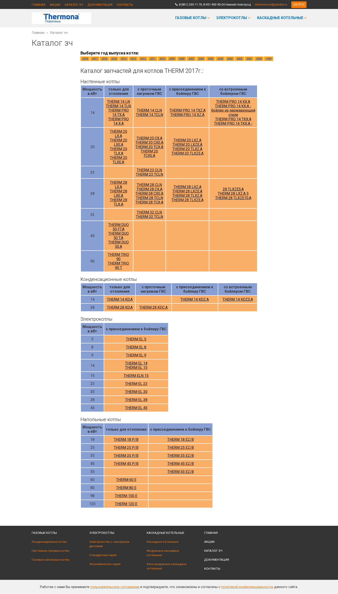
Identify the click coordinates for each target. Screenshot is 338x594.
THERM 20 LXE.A (118, 142)
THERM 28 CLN (149, 185)
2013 (133, 58)
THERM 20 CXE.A (149, 142)
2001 (249, 58)
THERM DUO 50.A (118, 244)
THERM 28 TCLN (149, 198)
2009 (172, 58)
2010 (162, 58)
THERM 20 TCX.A (149, 147)
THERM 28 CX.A (149, 189)
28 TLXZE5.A (233, 189)
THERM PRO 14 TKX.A (233, 119)
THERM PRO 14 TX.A (118, 112)
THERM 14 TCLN (149, 115)
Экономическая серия (104, 564)
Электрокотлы (231, 18)
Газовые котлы (190, 18)
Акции (55, 4)
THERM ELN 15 (136, 375)
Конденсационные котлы (49, 541)
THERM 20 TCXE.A (149, 153)
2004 (220, 58)
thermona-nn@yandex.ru (271, 4)
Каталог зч (74, 4)
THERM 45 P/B (126, 463)
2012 (143, 58)
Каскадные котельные (280, 18)
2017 (94, 58)
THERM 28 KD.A (120, 307)
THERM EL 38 (136, 400)
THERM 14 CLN (149, 110)
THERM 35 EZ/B (180, 455)
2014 (123, 58)
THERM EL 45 (136, 408)
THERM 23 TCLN (149, 174)
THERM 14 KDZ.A (194, 299)
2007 (191, 58)
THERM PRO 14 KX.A (233, 101)
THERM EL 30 (136, 392)
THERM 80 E (126, 488)
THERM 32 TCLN (149, 217)
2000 (259, 58)
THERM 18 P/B (126, 439)
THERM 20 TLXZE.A (187, 153)
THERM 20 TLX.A (118, 151)
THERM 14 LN (118, 101)
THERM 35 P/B (126, 455)
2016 (104, 58)
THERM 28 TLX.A (118, 202)
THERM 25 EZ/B (180, 447)
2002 (239, 58)
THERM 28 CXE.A (149, 193)
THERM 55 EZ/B (180, 472)
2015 (114, 58)
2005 (210, 58)
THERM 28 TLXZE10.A (233, 198)
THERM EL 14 (136, 363)
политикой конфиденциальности (247, 587)
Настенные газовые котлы (50, 550)
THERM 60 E (126, 480)
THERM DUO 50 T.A (118, 235)
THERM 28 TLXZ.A (187, 195)
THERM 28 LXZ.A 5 (233, 193)
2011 (152, 58)
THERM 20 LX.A (118, 133)
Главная (38, 4)
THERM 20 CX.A (149, 138)
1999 (268, 58)
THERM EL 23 (136, 384)
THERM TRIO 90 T (118, 265)
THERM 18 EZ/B (180, 439)
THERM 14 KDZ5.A (238, 299)
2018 (85, 58)
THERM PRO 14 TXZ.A (187, 110)
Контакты (125, 4)
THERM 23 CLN (149, 170)
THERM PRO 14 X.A (118, 121)
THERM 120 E (126, 504)
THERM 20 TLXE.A (118, 160)
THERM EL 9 (136, 355)
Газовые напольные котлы (50, 559)
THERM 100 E (126, 496)
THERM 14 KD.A (120, 299)
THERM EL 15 (136, 367)
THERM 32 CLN (149, 212)
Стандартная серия (103, 555)
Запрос (299, 4)
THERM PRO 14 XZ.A (187, 115)
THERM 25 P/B (126, 447)
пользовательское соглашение (114, 587)
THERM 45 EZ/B (180, 463)
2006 (201, 58)
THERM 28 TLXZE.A (187, 200)
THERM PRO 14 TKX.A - (233, 123)
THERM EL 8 (136, 347)
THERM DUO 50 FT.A (118, 227)
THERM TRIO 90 (118, 256)
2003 (230, 58)
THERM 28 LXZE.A (187, 191)
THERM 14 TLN (118, 106)
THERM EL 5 (136, 339)
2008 (181, 58)
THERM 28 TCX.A (149, 202)
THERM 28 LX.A (118, 184)
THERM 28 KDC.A (153, 307)
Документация (100, 4)
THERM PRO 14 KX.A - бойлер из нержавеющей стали (233, 110)
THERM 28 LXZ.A (187, 187)
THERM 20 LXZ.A (187, 140)
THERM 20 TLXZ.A (187, 149)
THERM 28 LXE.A (118, 193)
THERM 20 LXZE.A (187, 144)
